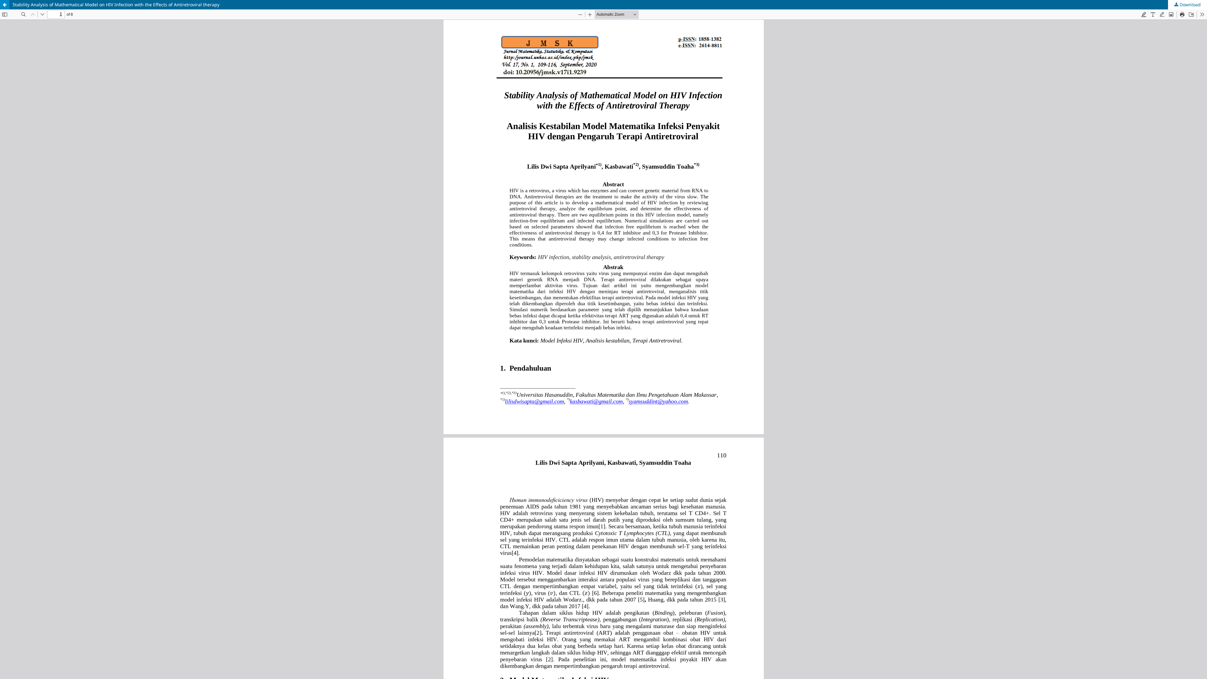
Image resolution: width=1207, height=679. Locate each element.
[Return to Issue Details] (4, 4)
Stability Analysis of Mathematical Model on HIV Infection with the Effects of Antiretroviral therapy (116, 5)
